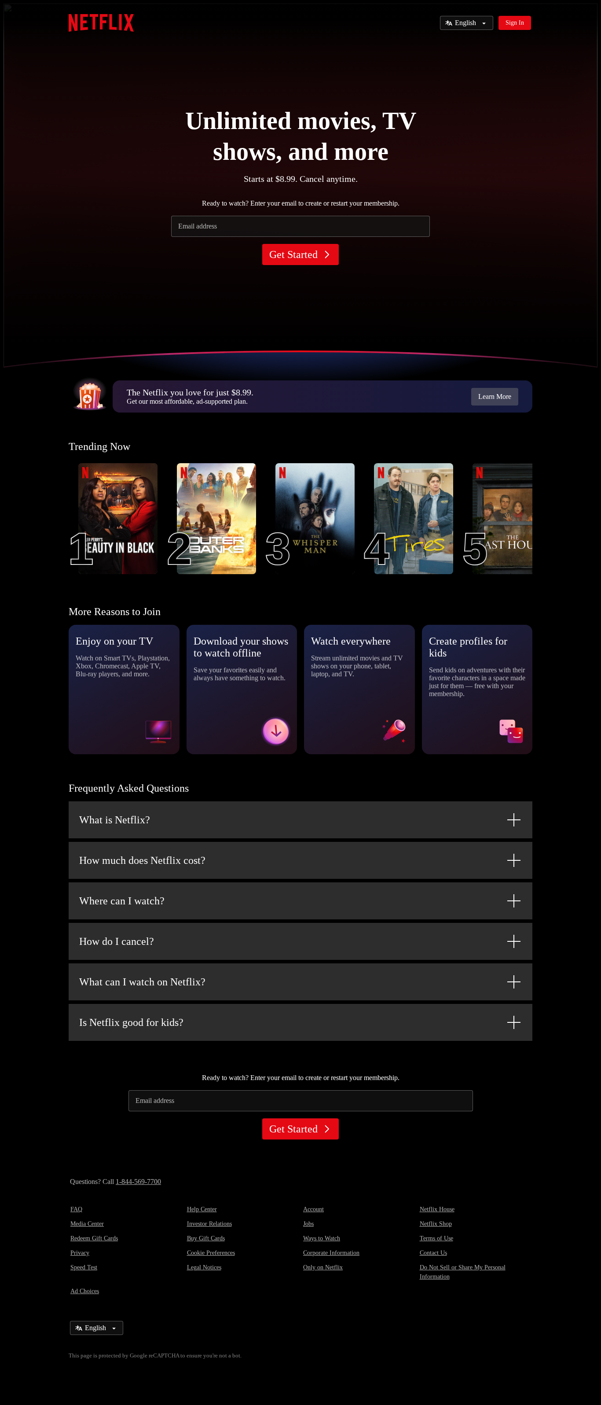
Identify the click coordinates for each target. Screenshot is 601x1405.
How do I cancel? (116, 941)
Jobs (308, 1224)
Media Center (87, 1224)
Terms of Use (436, 1238)
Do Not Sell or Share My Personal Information (463, 1272)
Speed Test (83, 1267)
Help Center (202, 1209)
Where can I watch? (122, 901)
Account (313, 1209)
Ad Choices (84, 1291)
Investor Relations (209, 1224)
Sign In (515, 22)
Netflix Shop (436, 1224)
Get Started (293, 254)
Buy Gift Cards (206, 1238)
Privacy (79, 1253)
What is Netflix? (114, 820)
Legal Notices (204, 1267)
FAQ (76, 1209)
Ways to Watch (321, 1238)
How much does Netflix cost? (142, 860)
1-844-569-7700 (138, 1181)
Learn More (494, 396)
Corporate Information (331, 1253)
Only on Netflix (323, 1267)
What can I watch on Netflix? (142, 982)
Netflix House (437, 1209)
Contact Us (433, 1253)
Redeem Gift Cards (94, 1238)
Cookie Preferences (211, 1253)
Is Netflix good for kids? (131, 1022)
